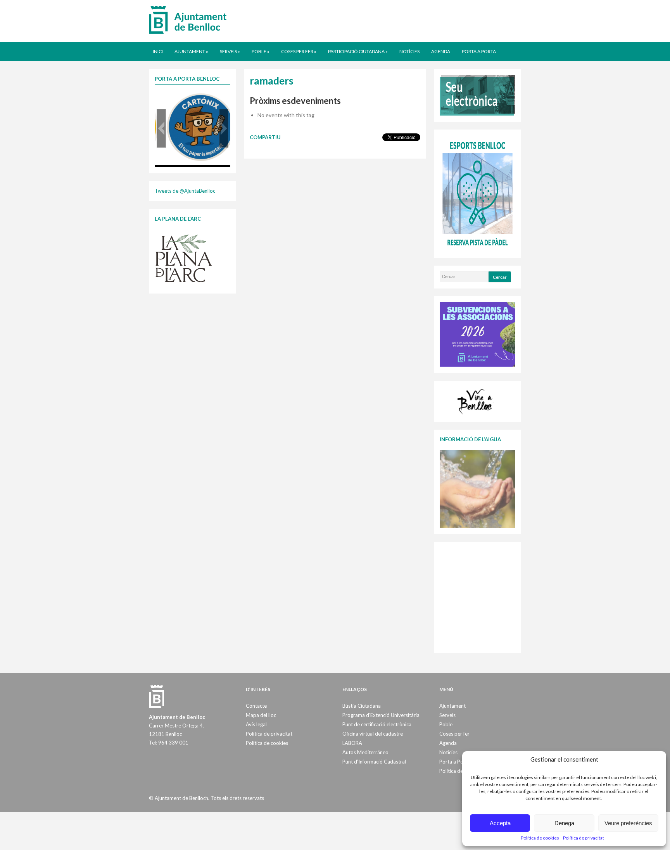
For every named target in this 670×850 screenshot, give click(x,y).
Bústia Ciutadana (361, 706)
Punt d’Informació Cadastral (374, 761)
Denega (564, 823)
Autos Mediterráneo (365, 752)
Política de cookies (540, 838)
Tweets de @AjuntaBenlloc (185, 191)
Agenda (440, 51)
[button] (161, 128)
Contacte (256, 706)
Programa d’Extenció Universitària (381, 715)
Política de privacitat (583, 838)
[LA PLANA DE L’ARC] (184, 258)
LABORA (352, 743)
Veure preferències (628, 823)
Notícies (409, 51)
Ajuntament (191, 51)
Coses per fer (298, 51)
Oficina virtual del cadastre (372, 734)
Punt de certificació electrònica (376, 724)
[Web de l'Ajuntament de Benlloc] (187, 19)
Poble (260, 51)
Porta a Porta (479, 51)
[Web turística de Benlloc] (476, 400)
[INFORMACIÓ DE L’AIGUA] (477, 488)
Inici (158, 51)
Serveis (230, 51)
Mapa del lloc (261, 715)
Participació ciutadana (358, 51)
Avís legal (256, 724)
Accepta (500, 823)
